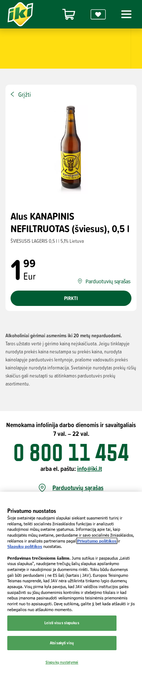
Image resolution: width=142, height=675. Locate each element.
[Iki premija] (98, 14)
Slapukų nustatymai (62, 662)
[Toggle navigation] (125, 14)
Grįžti (24, 94)
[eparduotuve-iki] (69, 14)
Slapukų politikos (24, 546)
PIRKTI (71, 298)
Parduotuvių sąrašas (77, 488)
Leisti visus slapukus (61, 623)
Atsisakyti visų (62, 643)
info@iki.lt (89, 468)
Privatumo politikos (97, 540)
